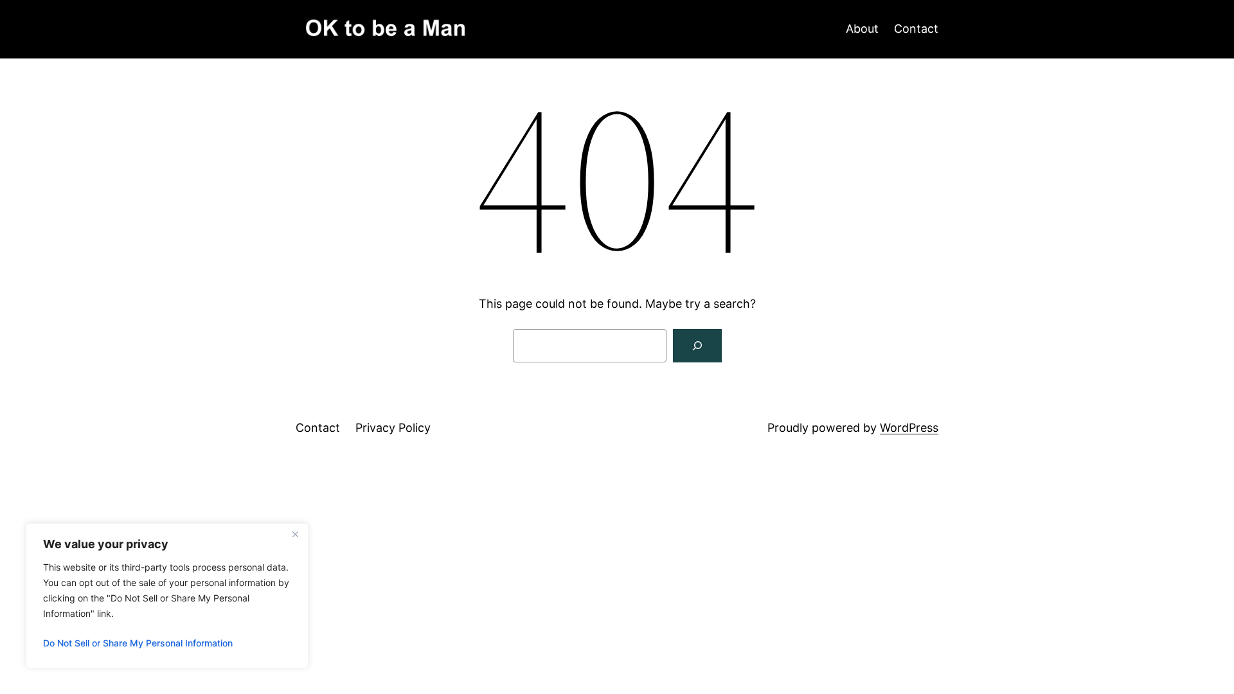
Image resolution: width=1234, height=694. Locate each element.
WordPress (909, 427)
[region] (167, 595)
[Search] (697, 345)
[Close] (295, 534)
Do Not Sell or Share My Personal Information (138, 642)
